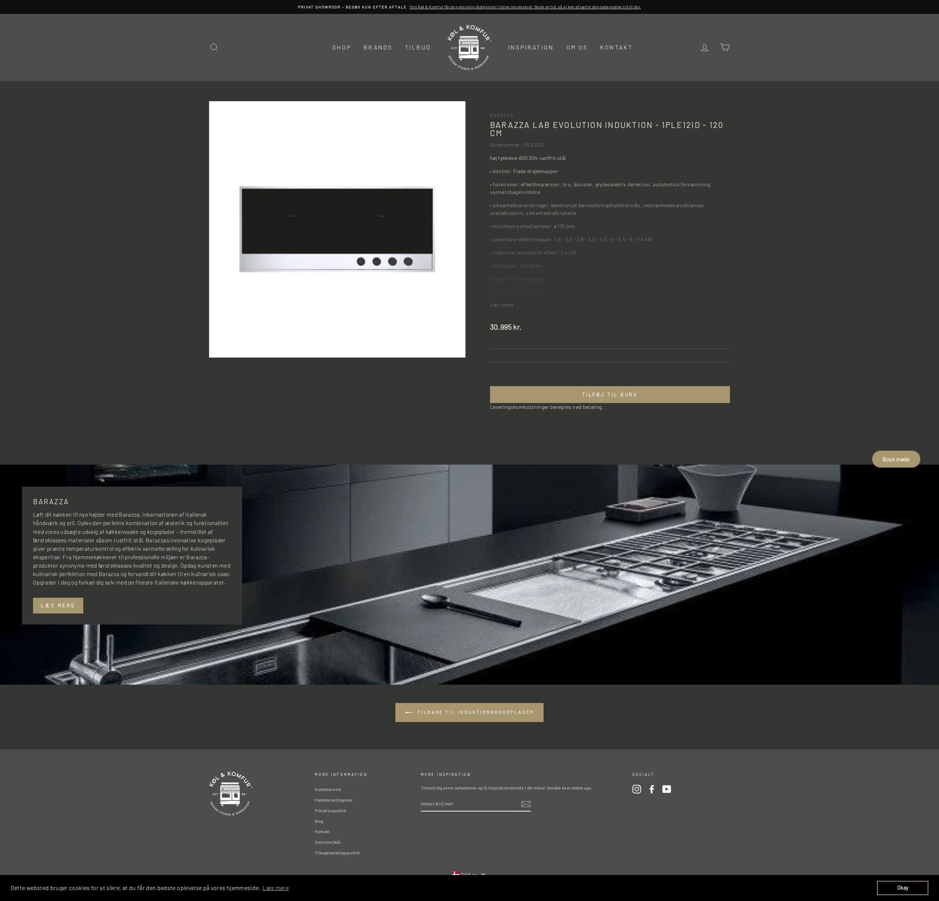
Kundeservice (328, 789)
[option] (469, 7)
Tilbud (418, 47)
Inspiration (531, 47)
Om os (577, 47)
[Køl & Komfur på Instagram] (636, 789)
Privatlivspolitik (330, 810)
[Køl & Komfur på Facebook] (651, 789)
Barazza (502, 115)
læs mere (58, 605)
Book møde (896, 459)
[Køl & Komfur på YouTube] (666, 789)
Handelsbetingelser (333, 799)
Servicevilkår (328, 842)
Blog (319, 821)
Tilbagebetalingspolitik (337, 852)
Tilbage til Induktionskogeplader (474, 711)
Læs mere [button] (276, 887)
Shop (341, 47)
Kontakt (616, 47)
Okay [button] (902, 887)
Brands (377, 47)
